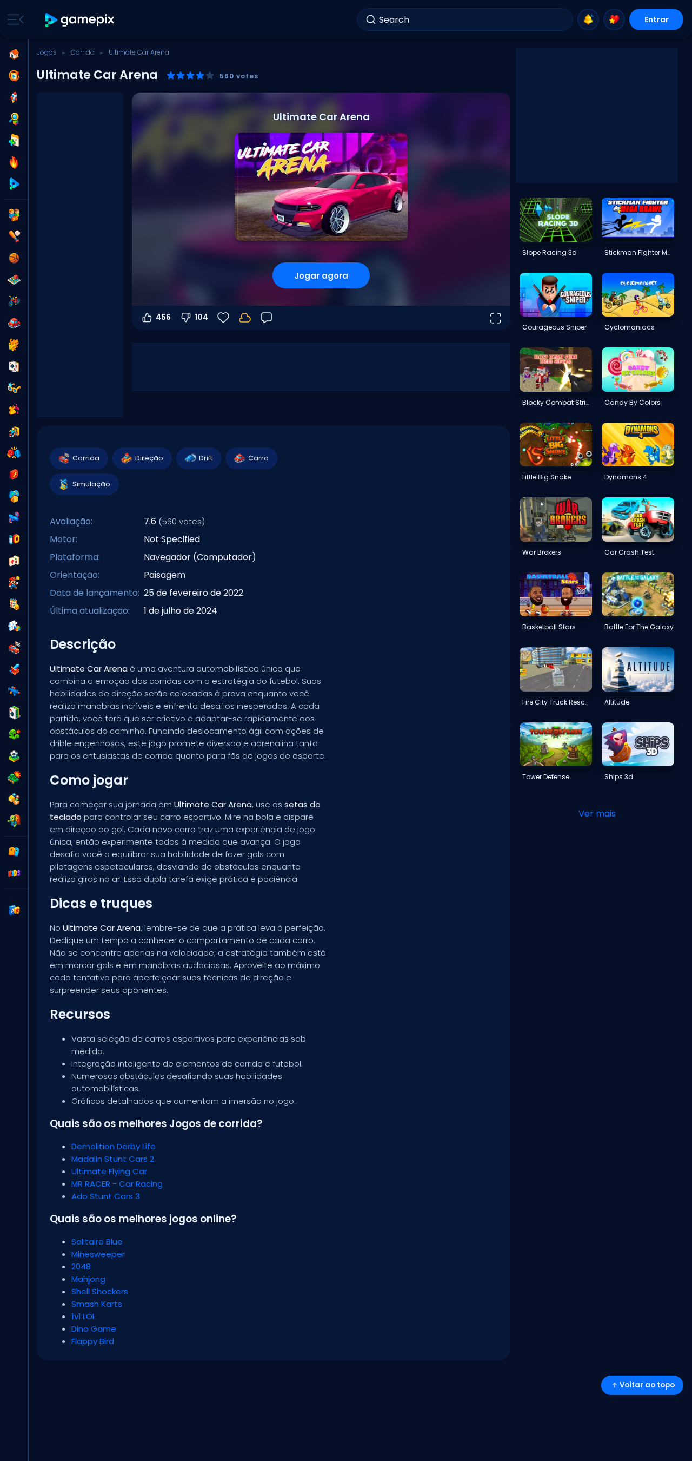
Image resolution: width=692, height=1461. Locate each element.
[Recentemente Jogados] (14, 76)
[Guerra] (14, 777)
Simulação (91, 484)
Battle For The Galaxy (639, 626)
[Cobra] (14, 734)
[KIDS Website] (14, 873)
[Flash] (14, 474)
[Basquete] (14, 258)
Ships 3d (618, 776)
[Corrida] (14, 648)
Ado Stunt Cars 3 (105, 1196)
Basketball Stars (549, 626)
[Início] (14, 54)
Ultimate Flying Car (109, 1171)
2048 (81, 1266)
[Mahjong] (14, 561)
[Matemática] (14, 604)
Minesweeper (98, 1254)
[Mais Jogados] (14, 97)
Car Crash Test (629, 552)
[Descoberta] (14, 119)
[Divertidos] (14, 496)
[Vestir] (14, 409)
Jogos (47, 52)
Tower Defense (545, 776)
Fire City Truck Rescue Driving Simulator (556, 702)
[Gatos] (14, 345)
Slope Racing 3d (549, 252)
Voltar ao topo (647, 1385)
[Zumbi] (14, 821)
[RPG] (14, 669)
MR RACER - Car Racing (117, 1183)
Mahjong (88, 1279)
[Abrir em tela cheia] (495, 317)
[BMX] (14, 301)
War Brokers (541, 552)
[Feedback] (266, 317)
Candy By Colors (632, 402)
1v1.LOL (83, 1316)
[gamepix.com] (80, 19)
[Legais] (14, 388)
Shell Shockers (99, 1291)
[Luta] (14, 453)
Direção (149, 458)
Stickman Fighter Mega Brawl (639, 252)
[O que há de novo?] (588, 19)
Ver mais (597, 813)
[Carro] (14, 323)
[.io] (14, 539)
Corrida (83, 52)
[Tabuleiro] (14, 280)
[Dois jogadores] (14, 215)
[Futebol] (14, 756)
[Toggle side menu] (13, 19)
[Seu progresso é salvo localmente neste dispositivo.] (244, 317)
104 (201, 317)
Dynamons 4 (625, 477)
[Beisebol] (14, 236)
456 (163, 317)
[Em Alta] (14, 162)
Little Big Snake (546, 477)
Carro (258, 458)
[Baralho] (14, 366)
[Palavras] (14, 799)
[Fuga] (14, 431)
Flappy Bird (92, 1341)
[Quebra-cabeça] (14, 626)
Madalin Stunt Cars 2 (112, 1158)
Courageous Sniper (554, 327)
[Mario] (14, 583)
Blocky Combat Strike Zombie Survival (556, 402)
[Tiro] (14, 691)
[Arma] (14, 518)
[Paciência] (14, 712)
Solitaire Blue (97, 1241)
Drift (205, 458)
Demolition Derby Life (113, 1146)
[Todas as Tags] (14, 852)
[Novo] (14, 141)
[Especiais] (14, 184)
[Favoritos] (614, 19)
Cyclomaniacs (629, 327)
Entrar (656, 19)
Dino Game (93, 1328)
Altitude (616, 702)
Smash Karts (96, 1303)
